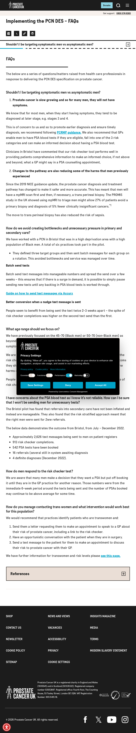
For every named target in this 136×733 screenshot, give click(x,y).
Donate (106, 5)
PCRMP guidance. (69, 132)
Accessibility (57, 639)
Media (94, 627)
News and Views (59, 616)
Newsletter (14, 639)
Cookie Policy (15, 650)
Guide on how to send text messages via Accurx (39, 293)
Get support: (109, 13)
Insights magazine (103, 616)
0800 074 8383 (123, 13)
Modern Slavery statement (108, 650)
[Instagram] (125, 720)
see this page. (110, 556)
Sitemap (11, 662)
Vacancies (55, 627)
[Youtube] (112, 720)
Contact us (13, 627)
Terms (94, 639)
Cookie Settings (59, 662)
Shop (9, 616)
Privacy (53, 650)
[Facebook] (85, 720)
